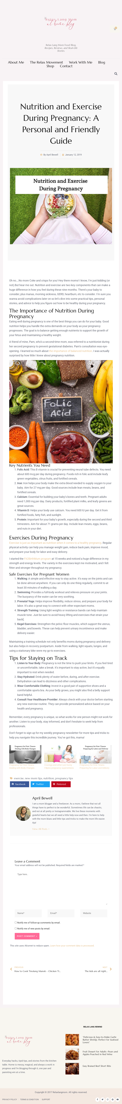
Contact (66, 66)
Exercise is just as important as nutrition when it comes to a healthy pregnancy (55, 542)
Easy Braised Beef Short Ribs (97, 1066)
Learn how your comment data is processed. (72, 945)
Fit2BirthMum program (37, 558)
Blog (101, 62)
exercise (19, 778)
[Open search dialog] (116, 74)
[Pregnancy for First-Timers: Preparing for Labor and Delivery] (96, 754)
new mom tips (33, 778)
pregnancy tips (64, 778)
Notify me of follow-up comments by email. (38, 922)
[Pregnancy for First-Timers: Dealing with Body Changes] (25, 754)
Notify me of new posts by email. (33, 928)
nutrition (48, 778)
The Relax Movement (46, 62)
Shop (50, 66)
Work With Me (80, 62)
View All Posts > (41, 828)
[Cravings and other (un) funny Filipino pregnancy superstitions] (60, 754)
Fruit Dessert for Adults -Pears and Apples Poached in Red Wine (100, 1053)
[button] (19, 784)
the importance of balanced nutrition (70, 351)
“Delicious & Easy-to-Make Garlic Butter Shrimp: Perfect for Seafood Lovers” (100, 1040)
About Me (16, 62)
